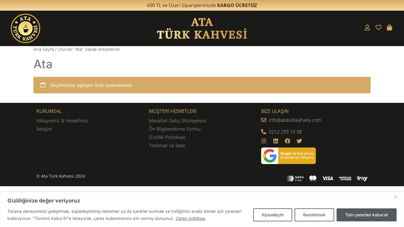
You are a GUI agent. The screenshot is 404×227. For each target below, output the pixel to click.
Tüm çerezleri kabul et (366, 214)
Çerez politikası (190, 218)
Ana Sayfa (43, 49)
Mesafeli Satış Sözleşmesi (177, 121)
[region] (202, 209)
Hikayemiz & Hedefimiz (62, 121)
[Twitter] (299, 141)
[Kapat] (397, 196)
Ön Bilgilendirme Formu (175, 129)
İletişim (44, 129)
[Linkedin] (275, 141)
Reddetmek (314, 214)
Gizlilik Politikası (167, 137)
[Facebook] (287, 141)
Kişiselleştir (273, 214)
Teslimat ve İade (167, 145)
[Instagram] (263, 141)
